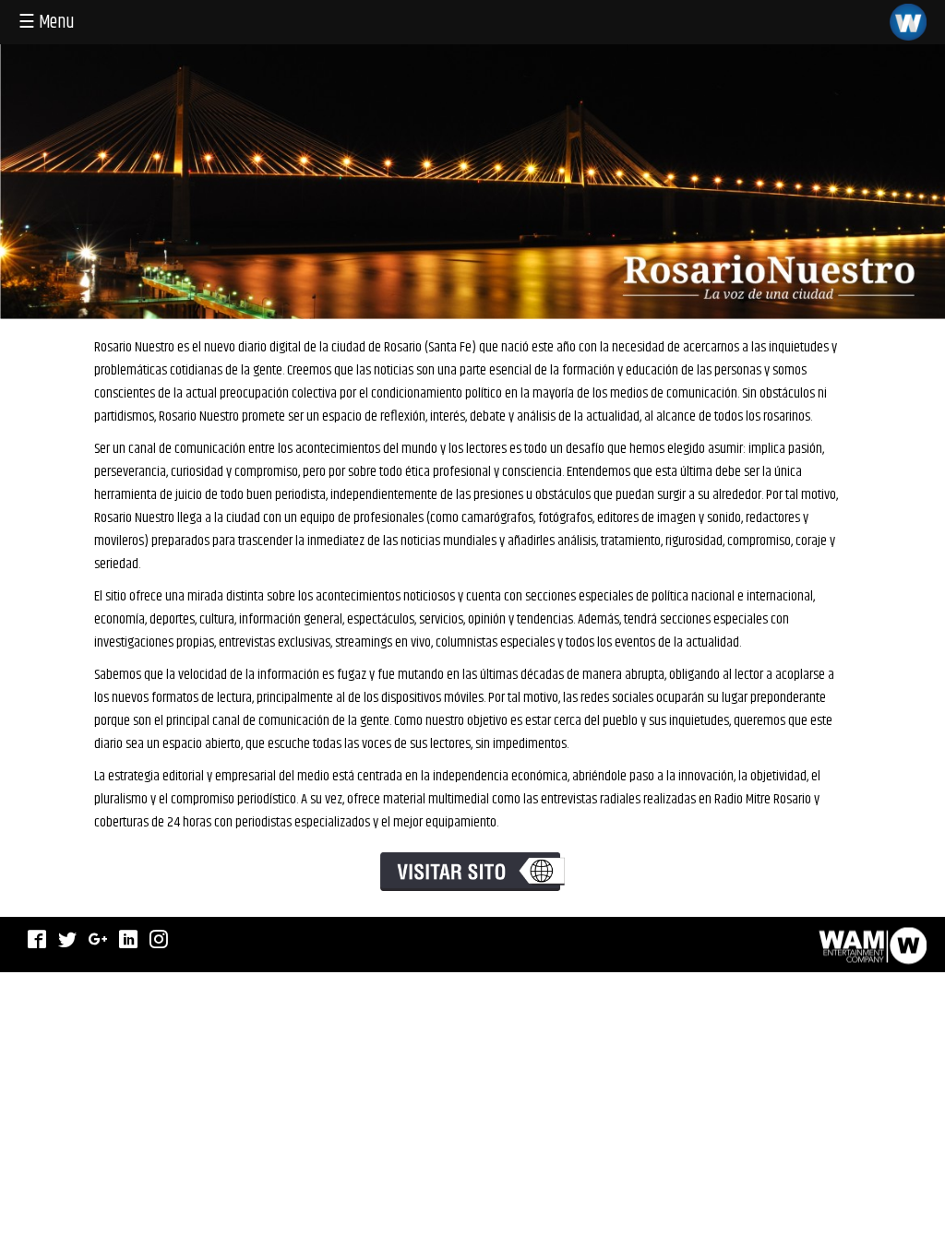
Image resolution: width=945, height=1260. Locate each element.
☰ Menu (46, 22)
